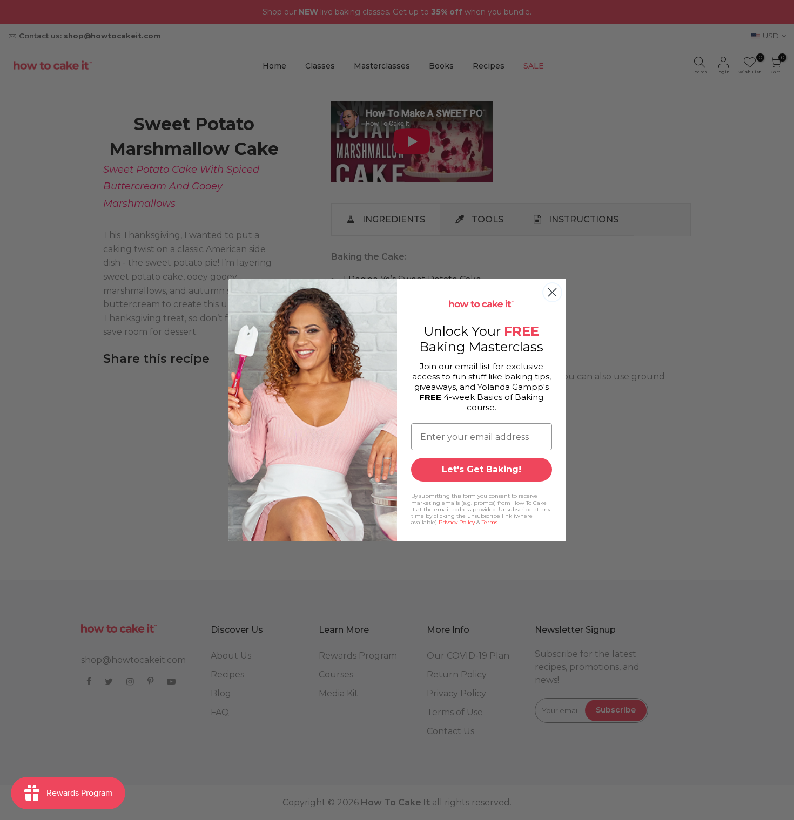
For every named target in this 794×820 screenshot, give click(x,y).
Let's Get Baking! (481, 469)
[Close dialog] (552, 292)
